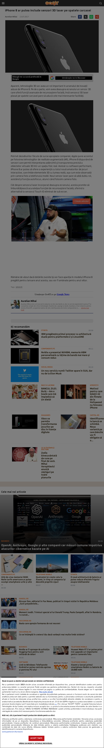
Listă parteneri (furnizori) (12, 732)
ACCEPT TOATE (36, 738)
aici (56, 704)
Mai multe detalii (46, 692)
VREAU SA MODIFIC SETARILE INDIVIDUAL (35, 743)
